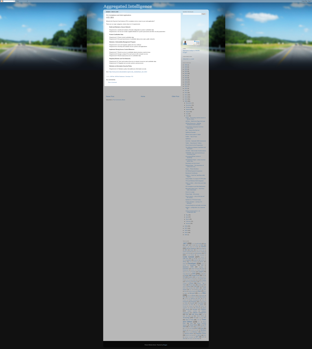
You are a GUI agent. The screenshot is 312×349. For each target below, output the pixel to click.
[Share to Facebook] (111, 17)
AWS (186, 250)
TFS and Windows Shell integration (195, 180)
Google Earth (195, 275)
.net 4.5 (193, 243)
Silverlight (194, 309)
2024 (186, 69)
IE (195, 280)
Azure (191, 250)
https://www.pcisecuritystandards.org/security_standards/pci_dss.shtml (128, 71)
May (187, 215)
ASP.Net (112, 76)
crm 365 (193, 258)
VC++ (199, 322)
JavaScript (200, 285)
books (193, 253)
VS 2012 (204, 326)
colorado (202, 257)
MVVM (189, 296)
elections (201, 267)
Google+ (185, 52)
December (189, 103)
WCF (196, 328)
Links (190, 289)
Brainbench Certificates (192, 173)
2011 (186, 97)
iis (198, 280)
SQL (187, 314)
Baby (195, 251)
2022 (186, 73)
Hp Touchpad (192, 278)
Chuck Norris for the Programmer (194, 145)
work (205, 335)
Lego (201, 286)
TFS (204, 317)
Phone (203, 300)
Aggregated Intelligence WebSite (191, 50)
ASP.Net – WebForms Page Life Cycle (195, 121)
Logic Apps (203, 289)
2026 (186, 65)
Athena (200, 248)
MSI (199, 295)
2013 (186, 92)
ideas (192, 280)
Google (186, 275)
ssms (203, 314)
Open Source (202, 297)
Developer (128, 76)
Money (193, 295)
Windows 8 (203, 332)
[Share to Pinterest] (113, 17)
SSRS (184, 316)
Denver (201, 261)
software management (199, 312)
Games (184, 273)
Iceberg (187, 280)
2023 (186, 71)
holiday (200, 277)
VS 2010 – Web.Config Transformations (196, 150)
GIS (193, 274)
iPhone (191, 283)
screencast (197, 307)
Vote (201, 325)
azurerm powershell (187, 251)
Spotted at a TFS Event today (193, 199)
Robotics (202, 306)
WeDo (190, 330)
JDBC (184, 286)
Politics (186, 303)
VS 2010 (191, 326)
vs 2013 (185, 328)
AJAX (201, 245)
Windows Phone (201, 333)
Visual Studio (193, 325)
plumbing (204, 301)
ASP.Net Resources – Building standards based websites (193, 124)
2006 (186, 230)
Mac (185, 291)
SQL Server (195, 314)
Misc (204, 293)
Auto (205, 248)
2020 (186, 77)
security (188, 309)
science (191, 307)
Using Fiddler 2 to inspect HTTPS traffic (196, 178)
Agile (187, 245)
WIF (194, 330)
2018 (186, 82)
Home (143, 96)
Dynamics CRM (188, 267)
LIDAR (197, 288)
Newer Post (110, 96)
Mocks (188, 295)
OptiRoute (188, 138)
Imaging (204, 280)
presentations (185, 304)
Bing (203, 251)
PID (200, 301)
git (200, 273)
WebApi (184, 330)
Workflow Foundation (189, 337)
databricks (196, 260)
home (205, 277)
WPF (203, 337)
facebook (193, 270)
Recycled (185, 306)
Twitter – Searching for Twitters (194, 143)
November (189, 105)
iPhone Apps (192, 285)
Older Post (175, 96)
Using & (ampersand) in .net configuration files (193, 211)
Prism (192, 304)
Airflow (196, 245)
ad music (199, 243)
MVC (184, 297)
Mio (199, 293)
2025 (186, 67)
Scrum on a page (190, 192)
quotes (201, 304)
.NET (185, 243)
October (188, 107)
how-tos (186, 278)
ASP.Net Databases (120, 76)
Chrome (192, 255)
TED (194, 317)
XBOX (184, 338)
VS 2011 (198, 326)
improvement (188, 281)
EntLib (203, 268)
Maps (199, 291)
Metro (186, 293)
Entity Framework (195, 268)
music (203, 295)
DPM (202, 265)
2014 (186, 90)
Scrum (204, 307)
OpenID (186, 298)
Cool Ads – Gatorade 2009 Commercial (196, 141)
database (188, 260)
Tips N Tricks (190, 319)
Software (203, 309)
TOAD (198, 319)
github (204, 273)
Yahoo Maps (197, 338)
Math (205, 291)
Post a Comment (112, 82)
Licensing (190, 288)
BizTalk (189, 253)
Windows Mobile (189, 333)
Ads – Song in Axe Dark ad (192, 130)
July (187, 113)
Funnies (194, 271)
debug (184, 261)
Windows (203, 330)
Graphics (190, 277)
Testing (200, 317)
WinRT (194, 335)
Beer (199, 251)
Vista (191, 323)
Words (199, 335)
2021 (186, 75)
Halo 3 (196, 277)
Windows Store (188, 335)
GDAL (189, 273)
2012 (186, 94)
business (199, 253)
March (187, 219)
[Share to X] (110, 17)
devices (202, 263)
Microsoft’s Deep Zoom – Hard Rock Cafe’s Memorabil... (195, 189)
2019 (186, 79)
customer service (200, 258)
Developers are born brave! (193, 163)
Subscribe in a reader (188, 59)
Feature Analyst (200, 270)
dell (190, 261)
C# (205, 253)
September (189, 109)
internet (195, 281)
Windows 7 (195, 332)
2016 (186, 86)
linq (194, 289)
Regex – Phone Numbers (192, 169)
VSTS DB (191, 328)
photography (185, 301)
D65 (183, 260)
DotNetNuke (193, 265)
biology (184, 253)
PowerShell (200, 303)
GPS (184, 277)
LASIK (195, 286)
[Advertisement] (143, 90)
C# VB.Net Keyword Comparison (194, 171)
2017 (186, 84)
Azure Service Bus (200, 250)
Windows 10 (187, 331)
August (188, 111)
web (202, 328)
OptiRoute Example (191, 132)
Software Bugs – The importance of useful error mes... (195, 166)
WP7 (197, 337)
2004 (186, 234)
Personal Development (193, 300)
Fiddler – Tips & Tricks (191, 136)
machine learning (192, 291)
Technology (186, 317)
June (187, 115)
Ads (205, 243)
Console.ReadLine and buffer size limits (196, 205)
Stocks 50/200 (200, 316)
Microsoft (192, 293)
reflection (191, 306)
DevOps (184, 265)
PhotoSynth (193, 301)
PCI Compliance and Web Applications (195, 186)
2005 (186, 232)
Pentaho (184, 300)
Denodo (195, 261)
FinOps (188, 271)
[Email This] (107, 17)
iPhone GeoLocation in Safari (193, 134)
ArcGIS (196, 246)
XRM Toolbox (189, 338)
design (184, 263)
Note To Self (194, 297)
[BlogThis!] (108, 17)
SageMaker (185, 307)
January (188, 223)
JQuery (189, 286)
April (187, 217)
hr (197, 278)
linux (198, 289)
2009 (186, 101)
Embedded (185, 268)
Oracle (198, 298)
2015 (186, 88)
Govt (203, 275)
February (188, 221)
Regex (196, 306)
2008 (186, 226)
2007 (186, 228)
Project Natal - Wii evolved (192, 194)
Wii (197, 330)
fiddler (184, 271)
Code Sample (188, 257)
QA (196, 304)
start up (190, 316)
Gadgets (200, 271)
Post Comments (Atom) (119, 99)
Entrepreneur (186, 270)
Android (191, 246)
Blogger (165, 345)
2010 (186, 99)
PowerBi (192, 303)
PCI (132, 76)
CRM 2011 (185, 258)
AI (192, 245)
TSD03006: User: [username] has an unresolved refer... (195, 153)
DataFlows (202, 260)
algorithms (185, 246)
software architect (192, 311)
